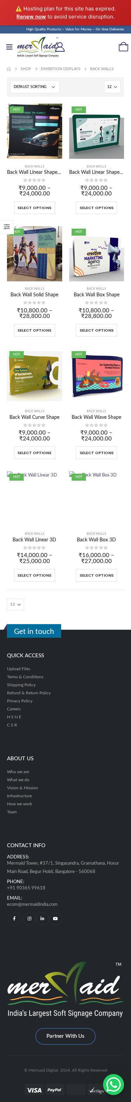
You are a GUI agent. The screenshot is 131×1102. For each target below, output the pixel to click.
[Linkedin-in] (42, 918)
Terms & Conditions (25, 677)
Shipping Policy (21, 685)
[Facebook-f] (14, 918)
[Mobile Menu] (9, 47)
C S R (12, 725)
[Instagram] (29, 918)
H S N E (14, 717)
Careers (14, 709)
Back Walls (34, 166)
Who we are (18, 772)
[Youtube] (55, 918)
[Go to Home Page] (9, 69)
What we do (18, 780)
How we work (19, 804)
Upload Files (18, 669)
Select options (34, 207)
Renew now (31, 16)
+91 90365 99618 (26, 888)
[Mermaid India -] (31, 47)
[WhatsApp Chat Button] (113, 1084)
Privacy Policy (19, 701)
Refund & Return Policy (29, 693)
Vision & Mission (22, 788)
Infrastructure (19, 796)
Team (12, 812)
